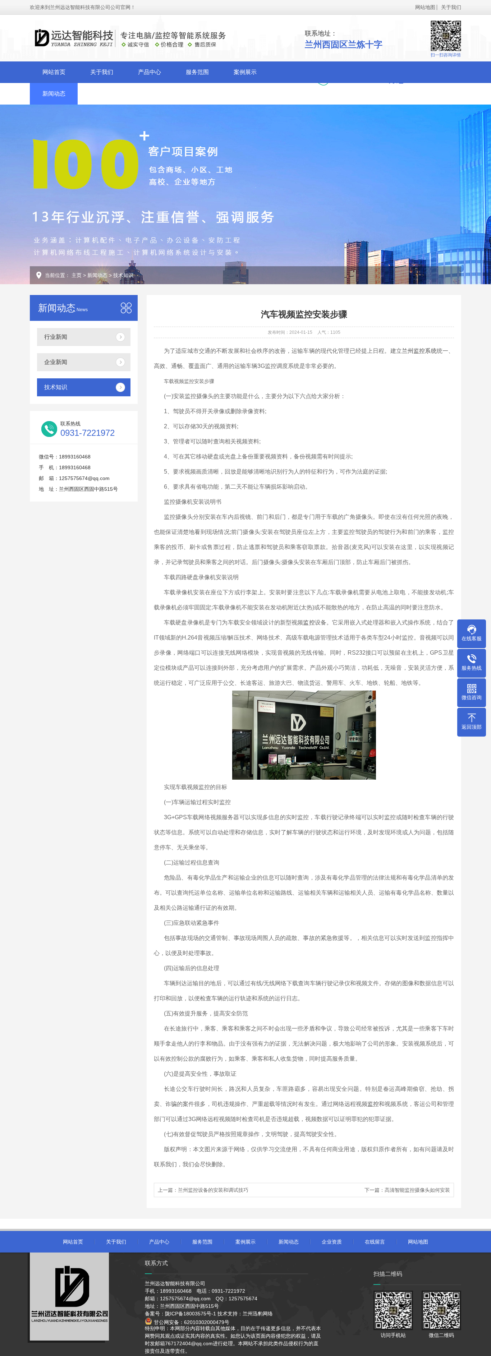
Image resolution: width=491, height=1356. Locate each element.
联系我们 (197, 94)
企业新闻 (55, 362)
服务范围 (197, 72)
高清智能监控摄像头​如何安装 (417, 1190)
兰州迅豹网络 (258, 1313)
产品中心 (149, 72)
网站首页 (53, 72)
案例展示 (245, 72)
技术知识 (123, 275)
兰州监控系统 (419, 351)
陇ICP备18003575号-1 (190, 1313)
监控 (309, 622)
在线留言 (149, 94)
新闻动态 (53, 94)
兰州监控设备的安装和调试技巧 (213, 1190)
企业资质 (101, 94)
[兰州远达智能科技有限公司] (143, 39)
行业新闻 (55, 337)
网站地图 (425, 7)
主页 (77, 275)
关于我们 (451, 7)
